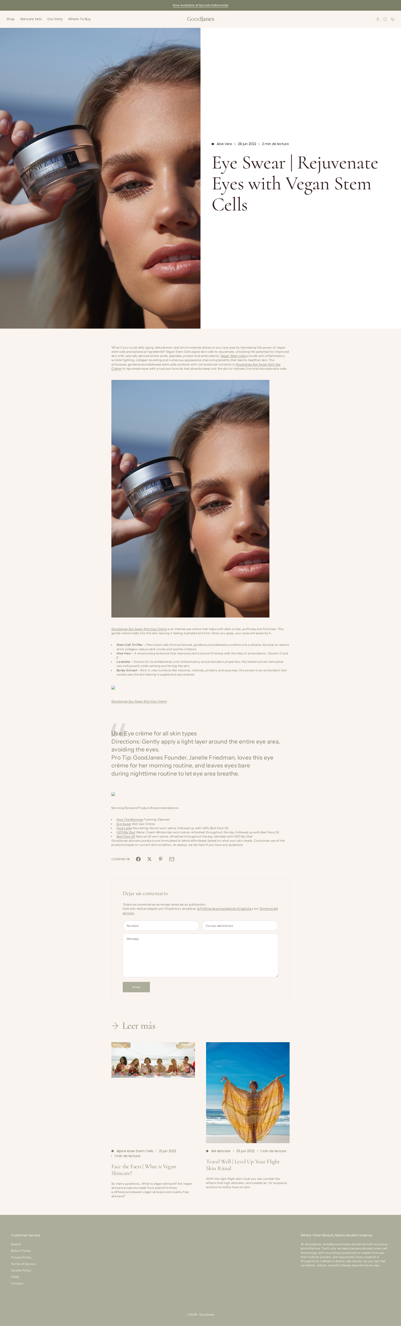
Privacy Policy (21, 1257)
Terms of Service (23, 1264)
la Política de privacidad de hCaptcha (224, 908)
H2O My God (125, 832)
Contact (17, 1283)
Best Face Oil (125, 836)
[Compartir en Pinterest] (160, 859)
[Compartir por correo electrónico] (172, 859)
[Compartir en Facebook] (138, 859)
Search (16, 1244)
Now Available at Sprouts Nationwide (200, 5)
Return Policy (21, 1250)
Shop (10, 19)
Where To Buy (79, 19)
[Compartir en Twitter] (149, 859)
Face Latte (124, 828)
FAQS (15, 1277)
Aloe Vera (224, 144)
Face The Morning (129, 819)
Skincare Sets (31, 19)
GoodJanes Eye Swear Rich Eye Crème (139, 629)
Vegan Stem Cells (233, 356)
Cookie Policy (21, 1270)
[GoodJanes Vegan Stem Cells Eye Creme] (200, 499)
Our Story (55, 19)
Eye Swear (123, 824)
